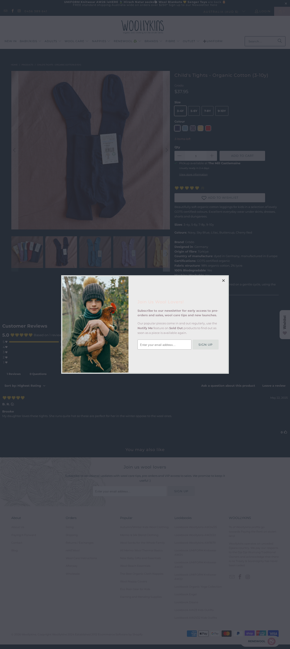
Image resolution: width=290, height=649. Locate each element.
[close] (224, 280)
